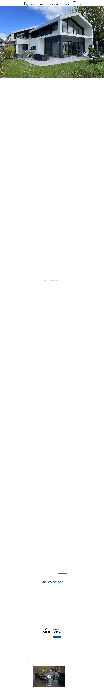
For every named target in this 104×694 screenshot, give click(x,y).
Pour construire (47, 637)
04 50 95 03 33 (75, 1)
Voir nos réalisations (52, 616)
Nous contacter (69, 655)
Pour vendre (57, 637)
